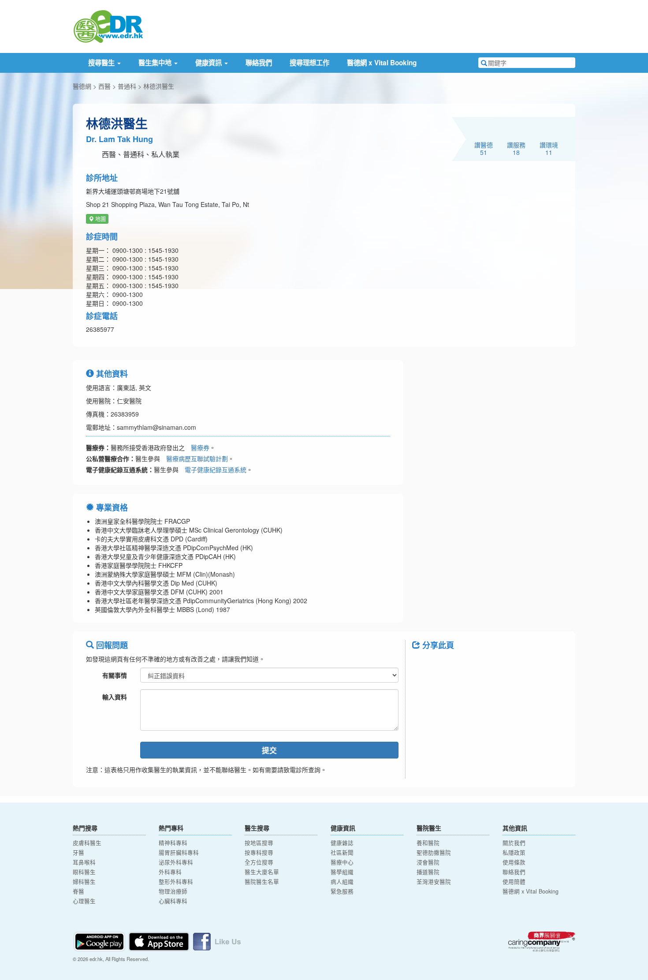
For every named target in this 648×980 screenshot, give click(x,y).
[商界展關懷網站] (541, 941)
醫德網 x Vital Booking (382, 63)
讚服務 (516, 148)
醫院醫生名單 (262, 882)
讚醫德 (483, 148)
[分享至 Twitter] (445, 665)
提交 (269, 750)
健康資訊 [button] (209, 63)
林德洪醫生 (158, 86)
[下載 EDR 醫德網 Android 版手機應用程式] (100, 940)
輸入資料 (114, 696)
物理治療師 (173, 891)
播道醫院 (428, 872)
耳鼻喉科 (84, 862)
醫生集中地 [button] (155, 63)
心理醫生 (84, 901)
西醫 (104, 86)
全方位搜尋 (259, 862)
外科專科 (170, 872)
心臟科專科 (173, 901)
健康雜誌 (342, 843)
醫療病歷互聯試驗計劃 (197, 458)
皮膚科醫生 (87, 843)
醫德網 (82, 86)
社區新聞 (342, 852)
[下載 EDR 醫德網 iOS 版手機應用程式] (159, 940)
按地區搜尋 (259, 843)
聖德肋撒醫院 (434, 852)
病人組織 (342, 882)
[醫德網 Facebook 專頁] (217, 940)
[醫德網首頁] (108, 25)
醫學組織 (342, 872)
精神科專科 (173, 843)
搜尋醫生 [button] (102, 63)
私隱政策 (514, 852)
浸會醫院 (428, 862)
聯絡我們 (259, 63)
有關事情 (114, 675)
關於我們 (514, 843)
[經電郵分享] (491, 665)
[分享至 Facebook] (422, 665)
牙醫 (78, 852)
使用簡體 (514, 882)
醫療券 (200, 447)
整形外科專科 (176, 882)
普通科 (127, 86)
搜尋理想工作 (309, 63)
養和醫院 (428, 843)
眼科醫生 (84, 872)
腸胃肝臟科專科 (179, 852)
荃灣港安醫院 (434, 882)
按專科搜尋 (259, 852)
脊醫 (78, 891)
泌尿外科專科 (176, 862)
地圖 (100, 218)
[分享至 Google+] (468, 665)
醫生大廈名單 (262, 872)
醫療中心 (342, 862)
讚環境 (549, 148)
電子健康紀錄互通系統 (215, 469)
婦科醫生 (84, 882)
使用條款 (514, 862)
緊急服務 (342, 891)
